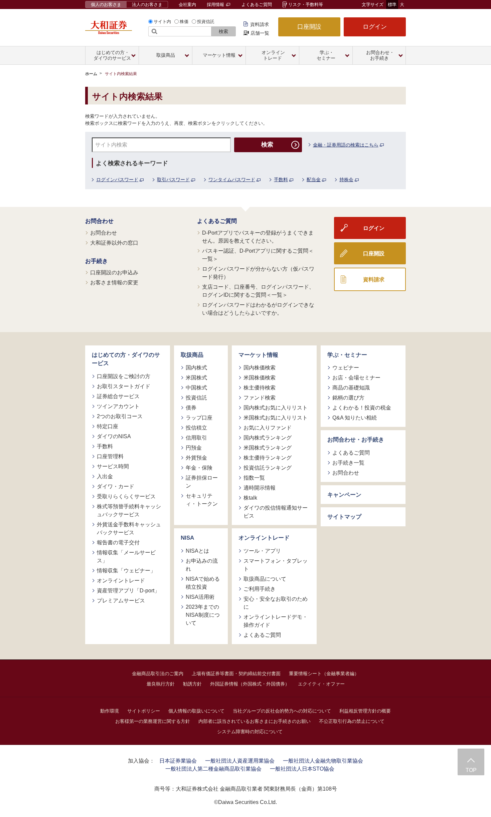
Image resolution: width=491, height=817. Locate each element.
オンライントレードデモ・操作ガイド (275, 621)
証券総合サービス (118, 396)
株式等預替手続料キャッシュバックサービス (129, 510)
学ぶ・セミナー (347, 355)
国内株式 (196, 367)
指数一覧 (254, 478)
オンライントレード (121, 580)
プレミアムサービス (121, 600)
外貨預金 (196, 458)
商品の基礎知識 (351, 387)
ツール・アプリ (262, 551)
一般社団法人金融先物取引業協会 (323, 761)
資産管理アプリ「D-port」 (128, 590)
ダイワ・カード (115, 486)
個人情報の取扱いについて (196, 711)
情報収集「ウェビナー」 (126, 570)
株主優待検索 (259, 387)
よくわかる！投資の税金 (361, 408)
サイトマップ (344, 517)
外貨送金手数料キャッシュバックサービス (129, 528)
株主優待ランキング (267, 458)
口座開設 (309, 26)
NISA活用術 (200, 597)
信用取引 (196, 438)
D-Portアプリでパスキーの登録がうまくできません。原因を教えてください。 (258, 237)
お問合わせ (99, 221)
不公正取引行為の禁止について (351, 721)
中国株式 (196, 387)
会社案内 (187, 4)
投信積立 (196, 428)
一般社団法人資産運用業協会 (240, 761)
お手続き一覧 (348, 463)
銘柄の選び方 (348, 397)
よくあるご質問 (256, 4)
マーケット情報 (258, 355)
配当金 (314, 179)
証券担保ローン (202, 482)
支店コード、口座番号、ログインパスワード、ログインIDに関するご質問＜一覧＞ (258, 291)
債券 (191, 408)
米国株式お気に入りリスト (275, 418)
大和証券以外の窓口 (114, 243)
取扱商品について (264, 579)
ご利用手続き (259, 589)
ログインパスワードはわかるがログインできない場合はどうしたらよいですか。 (258, 309)
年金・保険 (199, 468)
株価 (184, 21)
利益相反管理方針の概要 (365, 711)
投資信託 (205, 21)
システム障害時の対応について (250, 731)
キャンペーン (344, 495)
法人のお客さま (147, 4)
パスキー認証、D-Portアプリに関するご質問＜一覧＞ (258, 255)
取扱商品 (192, 355)
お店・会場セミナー (356, 377)
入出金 (105, 476)
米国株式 (196, 377)
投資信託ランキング (267, 468)
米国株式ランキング (267, 448)
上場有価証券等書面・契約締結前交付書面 (236, 673)
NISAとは (197, 551)
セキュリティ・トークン (202, 500)
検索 (223, 31)
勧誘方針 (192, 684)
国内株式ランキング (267, 438)
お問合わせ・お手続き (355, 440)
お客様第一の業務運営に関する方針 (152, 721)
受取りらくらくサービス (126, 496)
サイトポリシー (143, 711)
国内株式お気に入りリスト (275, 408)
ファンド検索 (259, 397)
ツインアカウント (118, 406)
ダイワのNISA (114, 436)
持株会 (346, 179)
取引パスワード (173, 179)
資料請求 (259, 24)
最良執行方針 (161, 684)
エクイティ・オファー (321, 684)
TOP (471, 770)
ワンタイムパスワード (231, 179)
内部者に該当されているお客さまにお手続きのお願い (254, 721)
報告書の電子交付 (118, 542)
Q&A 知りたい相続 (354, 418)
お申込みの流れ (202, 565)
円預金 (194, 448)
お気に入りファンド (267, 428)
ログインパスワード (117, 179)
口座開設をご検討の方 (123, 376)
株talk (250, 498)
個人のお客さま (106, 4)
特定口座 (107, 426)
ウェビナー (345, 367)
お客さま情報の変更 (114, 282)
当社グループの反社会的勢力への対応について (282, 711)
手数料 (281, 179)
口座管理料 (110, 456)
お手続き (96, 261)
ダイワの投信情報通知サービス (275, 512)
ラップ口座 (199, 418)
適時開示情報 (259, 488)
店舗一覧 (260, 33)
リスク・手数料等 (305, 4)
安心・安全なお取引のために (275, 603)
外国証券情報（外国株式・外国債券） (250, 684)
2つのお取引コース (120, 416)
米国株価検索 (259, 377)
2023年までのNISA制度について (203, 615)
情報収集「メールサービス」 (126, 556)
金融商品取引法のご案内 (157, 673)
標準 (392, 4)
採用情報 (216, 4)
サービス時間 (113, 466)
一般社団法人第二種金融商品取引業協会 (213, 769)
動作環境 (109, 711)
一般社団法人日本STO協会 (302, 769)
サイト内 (162, 21)
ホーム (91, 73)
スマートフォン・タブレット (275, 565)
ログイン (375, 26)
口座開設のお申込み (114, 272)
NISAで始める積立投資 (203, 583)
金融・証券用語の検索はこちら (345, 145)
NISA (187, 538)
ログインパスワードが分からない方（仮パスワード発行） (258, 273)
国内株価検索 (259, 367)
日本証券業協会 (178, 761)
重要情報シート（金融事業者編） (324, 673)
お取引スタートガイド (123, 386)
